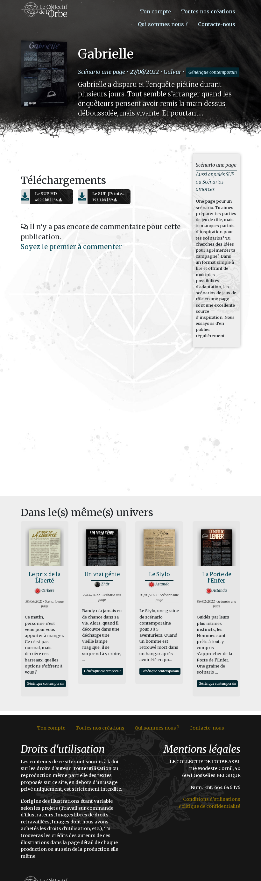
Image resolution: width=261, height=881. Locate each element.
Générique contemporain (212, 72)
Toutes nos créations (208, 11)
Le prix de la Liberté (44, 577)
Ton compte (155, 11)
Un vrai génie (102, 574)
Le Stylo (159, 574)
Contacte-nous (216, 24)
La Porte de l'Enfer (216, 577)
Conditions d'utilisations (211, 799)
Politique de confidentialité (209, 806)
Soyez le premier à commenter (71, 247)
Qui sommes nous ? (163, 24)
